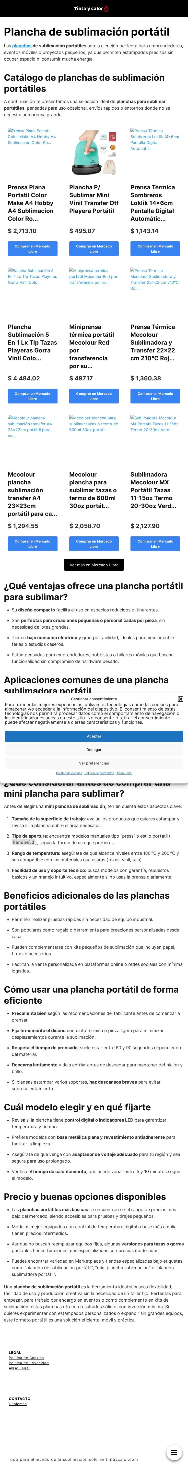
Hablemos (18, 1404)
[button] (180, 699)
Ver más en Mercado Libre (94, 564)
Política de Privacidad (29, 1363)
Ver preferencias (94, 763)
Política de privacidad (99, 773)
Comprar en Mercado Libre (32, 248)
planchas (22, 45)
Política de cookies (69, 773)
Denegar (94, 749)
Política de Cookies (26, 1358)
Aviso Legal (124, 773)
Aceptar (94, 736)
